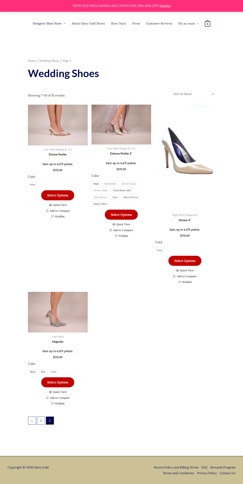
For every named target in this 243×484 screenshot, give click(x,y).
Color (32, 176)
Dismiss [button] (165, 6)
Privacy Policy (207, 473)
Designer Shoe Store (47, 23)
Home (32, 60)
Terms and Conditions (178, 473)
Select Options (57, 195)
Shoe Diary (118, 23)
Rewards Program (222, 467)
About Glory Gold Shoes (88, 23)
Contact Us (227, 473)
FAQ (204, 467)
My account (186, 23)
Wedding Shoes (49, 60)
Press (136, 23)
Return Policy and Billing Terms (176, 467)
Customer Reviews (159, 23)
